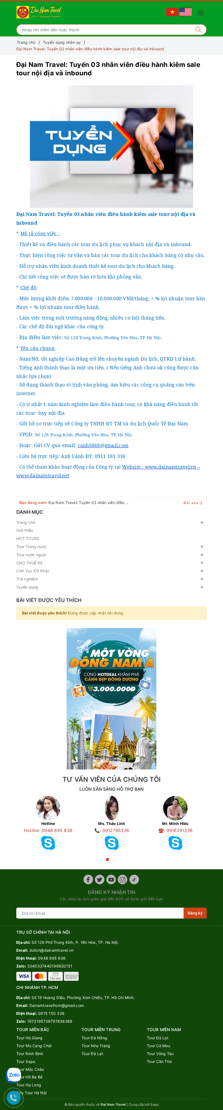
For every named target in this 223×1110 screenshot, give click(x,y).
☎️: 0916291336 (175, 830)
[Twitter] (99, 879)
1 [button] (107, 859)
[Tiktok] (134, 879)
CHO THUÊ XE (29, 563)
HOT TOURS (27, 538)
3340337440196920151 (50, 966)
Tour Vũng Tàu (160, 1053)
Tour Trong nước (31, 546)
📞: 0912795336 (111, 830)
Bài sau (191, 503)
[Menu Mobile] (202, 12)
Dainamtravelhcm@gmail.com (56, 1005)
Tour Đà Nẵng (94, 1037)
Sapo (154, 1104)
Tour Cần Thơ (159, 1061)
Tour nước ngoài (31, 554)
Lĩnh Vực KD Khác (32, 570)
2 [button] (111, 859)
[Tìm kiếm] (198, 29)
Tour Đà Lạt (92, 1053)
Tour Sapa (25, 1061)
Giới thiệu (24, 530)
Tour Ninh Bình (29, 1053)
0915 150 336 (51, 1013)
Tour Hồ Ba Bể (29, 1077)
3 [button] (115, 859)
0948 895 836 (52, 958)
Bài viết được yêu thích (48, 600)
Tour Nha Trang (96, 1045)
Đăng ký (195, 913)
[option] (48, 825)
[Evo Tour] (111, 698)
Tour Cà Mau (158, 1045)
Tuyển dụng (27, 587)
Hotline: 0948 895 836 (48, 830)
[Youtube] (111, 879)
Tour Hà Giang (29, 1037)
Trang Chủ (25, 522)
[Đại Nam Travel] (39, 11)
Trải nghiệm (27, 579)
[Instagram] (122, 879)
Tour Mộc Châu (30, 1069)
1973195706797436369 (50, 1021)
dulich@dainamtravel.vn (51, 950)
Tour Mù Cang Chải (33, 1045)
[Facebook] (88, 879)
